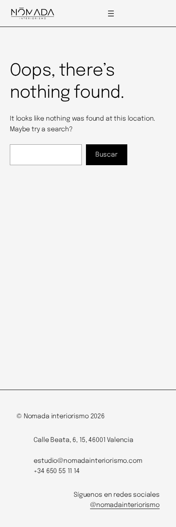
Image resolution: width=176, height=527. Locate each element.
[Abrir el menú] (111, 13)
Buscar (106, 154)
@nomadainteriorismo (125, 505)
